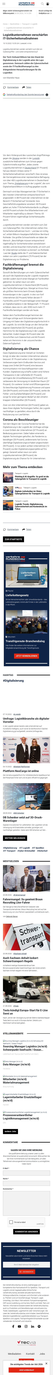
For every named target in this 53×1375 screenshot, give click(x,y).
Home (5, 24)
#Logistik (17, 714)
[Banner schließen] (46, 1363)
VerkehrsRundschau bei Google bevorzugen (25, 94)
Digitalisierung (21, 183)
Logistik (36, 158)
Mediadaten (14, 1353)
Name (5, 1179)
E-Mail (5, 1168)
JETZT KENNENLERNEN (26, 656)
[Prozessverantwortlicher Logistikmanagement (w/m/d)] (25, 1112)
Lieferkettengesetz (17, 595)
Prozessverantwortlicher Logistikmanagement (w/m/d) (21, 1117)
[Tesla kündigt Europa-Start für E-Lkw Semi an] (26, 989)
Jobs (42, 1353)
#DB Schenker (18, 813)
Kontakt (30, 1353)
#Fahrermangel (19, 895)
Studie (14, 253)
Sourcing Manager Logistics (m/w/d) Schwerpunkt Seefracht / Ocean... (25, 1048)
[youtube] (19, 1326)
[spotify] (39, 1326)
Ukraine (15, 158)
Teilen (28, 87)
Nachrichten (14, 24)
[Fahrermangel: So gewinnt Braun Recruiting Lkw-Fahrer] (26, 878)
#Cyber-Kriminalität (26, 851)
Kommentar (7, 1189)
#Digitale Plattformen (21, 767)
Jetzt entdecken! (26, 1370)
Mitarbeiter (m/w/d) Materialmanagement (16, 1081)
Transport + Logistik (29, 24)
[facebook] (13, 1326)
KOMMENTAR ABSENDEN (26, 1232)
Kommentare (13, 87)
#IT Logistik (24, 848)
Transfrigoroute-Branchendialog (25, 641)
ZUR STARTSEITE (13, 539)
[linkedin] (32, 1326)
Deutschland (30, 168)
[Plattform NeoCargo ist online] (26, 750)
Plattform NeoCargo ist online (21, 771)
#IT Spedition (38, 848)
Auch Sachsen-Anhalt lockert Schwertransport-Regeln (20, 959)
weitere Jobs (10, 1131)
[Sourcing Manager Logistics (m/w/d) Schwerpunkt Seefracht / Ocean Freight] (26, 1042)
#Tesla (15, 1006)
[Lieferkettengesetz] (26, 576)
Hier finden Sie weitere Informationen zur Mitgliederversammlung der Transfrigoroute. (22, 646)
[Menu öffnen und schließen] (4, 4)
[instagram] (26, 1326)
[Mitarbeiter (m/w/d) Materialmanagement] (20, 1076)
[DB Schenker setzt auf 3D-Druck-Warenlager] (26, 796)
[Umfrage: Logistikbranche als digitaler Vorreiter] (26, 697)
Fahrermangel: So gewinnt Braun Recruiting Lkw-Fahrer (23, 901)
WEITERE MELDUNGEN (15, 838)
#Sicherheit (42, 851)
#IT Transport (9, 851)
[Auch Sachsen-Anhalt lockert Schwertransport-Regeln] (26, 937)
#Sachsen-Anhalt (20, 954)
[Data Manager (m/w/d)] (13, 1062)
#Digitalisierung (13, 680)
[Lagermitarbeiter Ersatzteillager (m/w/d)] (19, 1094)
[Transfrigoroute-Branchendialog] (26, 621)
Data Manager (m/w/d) (16, 1064)
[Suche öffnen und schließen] (42, 4)
